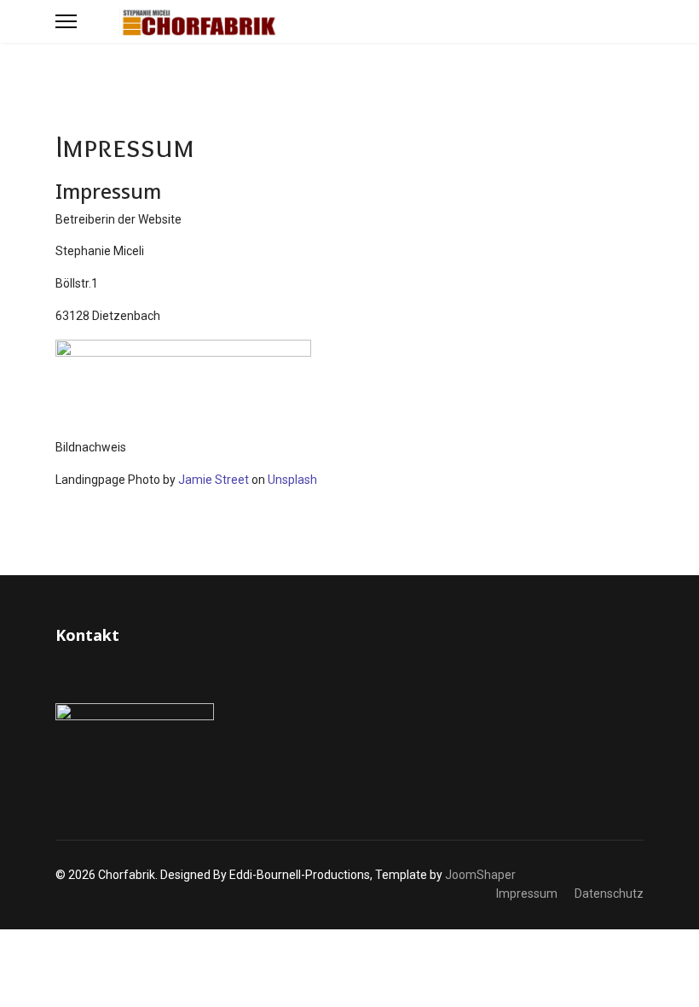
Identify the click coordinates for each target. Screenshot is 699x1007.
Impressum (526, 893)
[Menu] (66, 21)
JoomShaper (480, 875)
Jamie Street (213, 479)
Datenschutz (609, 893)
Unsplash (292, 479)
